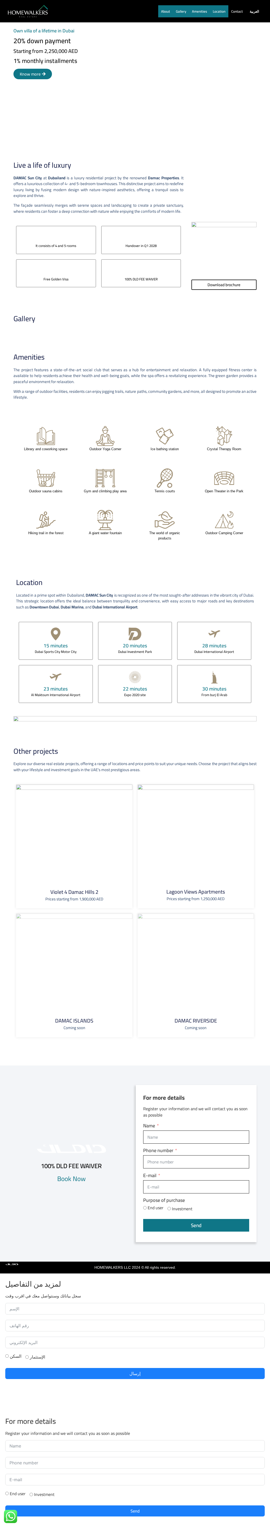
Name (149, 1125)
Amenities (199, 11)
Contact (237, 11)
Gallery (181, 11)
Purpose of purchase (164, 1200)
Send (196, 1225)
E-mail (149, 1175)
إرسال (135, 1373)
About (165, 11)
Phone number (158, 1150)
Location (219, 11)
